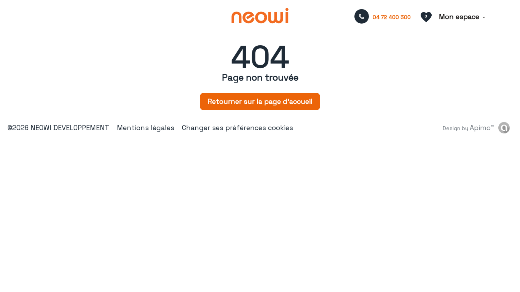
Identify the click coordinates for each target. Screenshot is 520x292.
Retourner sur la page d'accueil (260, 101)
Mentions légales (145, 127)
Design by (468, 127)
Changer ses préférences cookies (237, 127)
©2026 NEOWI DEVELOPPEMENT (58, 127)
